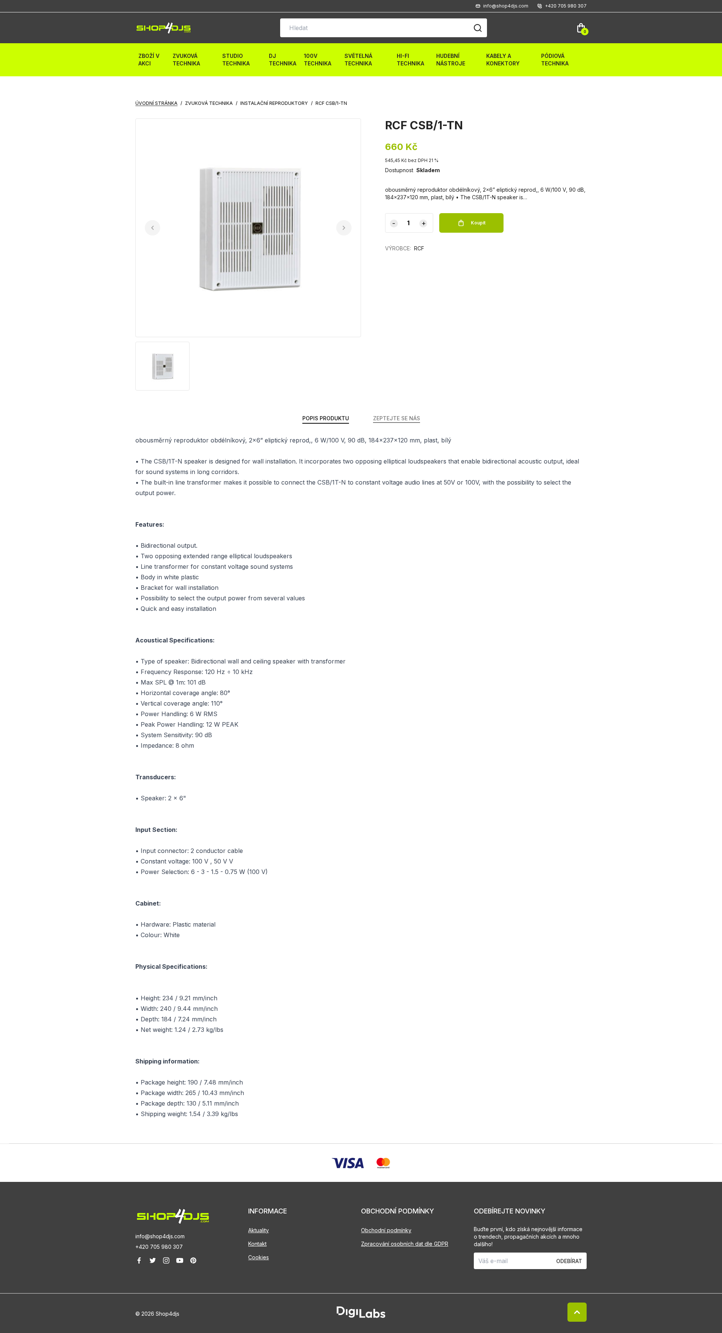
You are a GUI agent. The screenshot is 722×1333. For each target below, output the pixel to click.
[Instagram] (166, 1260)
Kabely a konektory (503, 60)
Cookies (258, 1257)
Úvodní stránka (156, 103)
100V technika (317, 60)
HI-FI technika (410, 60)
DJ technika (282, 60)
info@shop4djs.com (160, 1236)
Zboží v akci (148, 60)
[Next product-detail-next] (344, 228)
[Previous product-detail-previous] (152, 228)
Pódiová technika (555, 60)
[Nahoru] (577, 1312)
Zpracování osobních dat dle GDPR (404, 1244)
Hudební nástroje (450, 60)
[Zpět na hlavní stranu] (191, 1216)
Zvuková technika (186, 60)
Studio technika (236, 60)
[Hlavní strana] (163, 28)
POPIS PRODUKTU (325, 418)
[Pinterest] (193, 1260)
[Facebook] (139, 1260)
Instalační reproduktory (274, 103)
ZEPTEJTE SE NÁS (396, 418)
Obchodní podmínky (386, 1230)
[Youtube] (180, 1260)
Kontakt (257, 1244)
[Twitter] (152, 1260)
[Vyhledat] (477, 27)
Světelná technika (358, 60)
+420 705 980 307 (159, 1247)
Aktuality (258, 1230)
